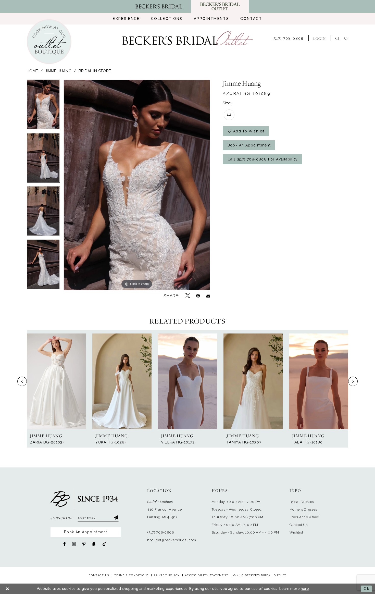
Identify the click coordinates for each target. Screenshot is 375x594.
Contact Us (299, 525)
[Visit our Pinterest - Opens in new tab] (83, 544)
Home (32, 71)
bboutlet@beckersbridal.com (171, 540)
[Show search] (337, 38)
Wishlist (296, 532)
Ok (366, 588)
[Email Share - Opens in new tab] (208, 296)
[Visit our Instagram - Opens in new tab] (74, 544)
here (305, 589)
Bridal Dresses (302, 502)
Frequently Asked (304, 517)
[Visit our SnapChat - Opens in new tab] (94, 544)
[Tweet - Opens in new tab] (187, 295)
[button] (319, 38)
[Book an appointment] (49, 41)
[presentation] (56, 381)
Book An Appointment (85, 532)
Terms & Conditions (131, 575)
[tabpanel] (43, 106)
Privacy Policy (167, 575)
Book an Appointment (249, 145)
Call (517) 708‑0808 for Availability (263, 159)
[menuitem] (126, 19)
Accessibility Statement (207, 575)
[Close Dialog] (7, 588)
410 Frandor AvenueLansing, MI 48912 (164, 513)
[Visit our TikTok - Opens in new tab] (104, 544)
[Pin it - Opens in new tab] (198, 295)
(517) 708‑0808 (160, 532)
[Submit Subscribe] (116, 518)
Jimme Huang (58, 71)
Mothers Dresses (303, 509)
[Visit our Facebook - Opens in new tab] (64, 544)
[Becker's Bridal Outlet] (187, 38)
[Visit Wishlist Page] (348, 38)
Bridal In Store (95, 71)
